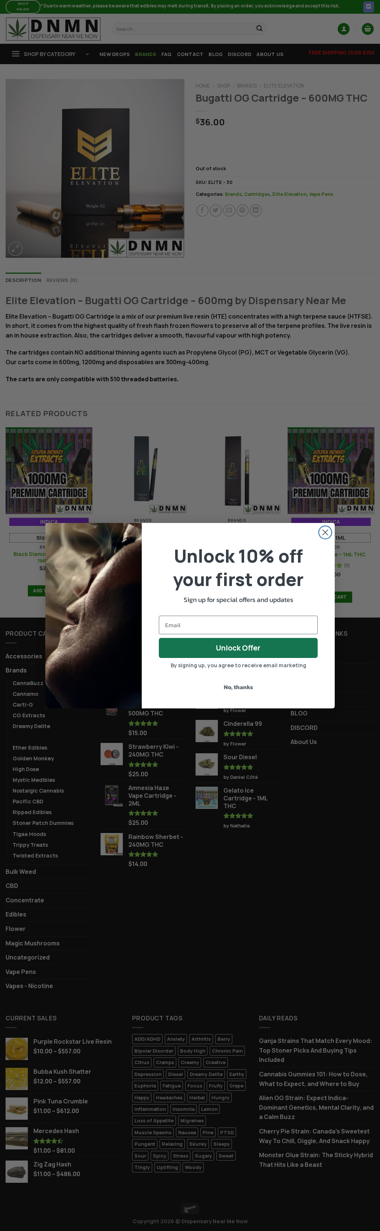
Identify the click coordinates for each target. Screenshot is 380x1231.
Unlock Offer (238, 648)
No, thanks (238, 686)
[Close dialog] (325, 532)
